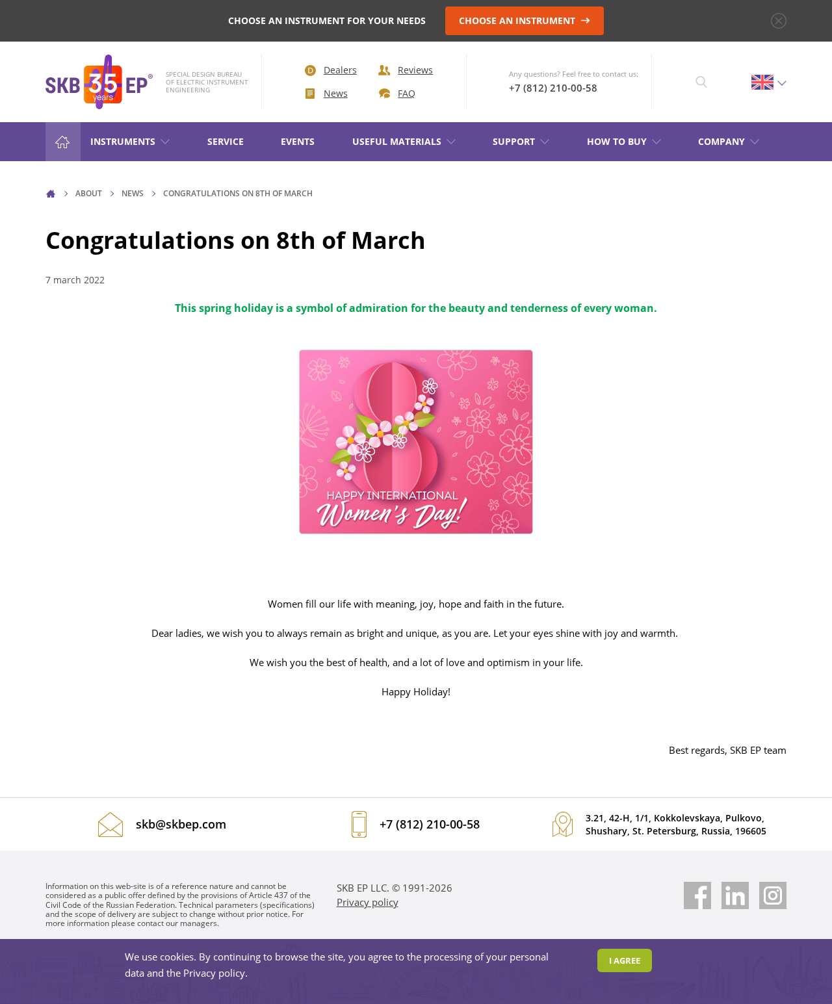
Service (225, 141)
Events (298, 141)
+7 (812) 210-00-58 (553, 87)
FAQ (406, 93)
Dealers (340, 70)
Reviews (415, 70)
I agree (624, 960)
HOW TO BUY (617, 141)
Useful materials (396, 141)
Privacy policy (367, 901)
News (336, 93)
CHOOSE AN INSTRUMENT (518, 20)
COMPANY (721, 141)
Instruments (122, 141)
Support (514, 141)
